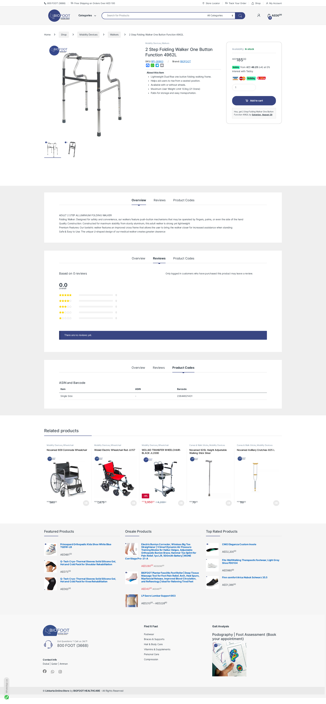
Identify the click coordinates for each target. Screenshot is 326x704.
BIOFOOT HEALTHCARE (86, 690)
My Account (275, 3)
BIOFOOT (185, 61)
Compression (151, 659)
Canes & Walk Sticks (198, 445)
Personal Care (151, 654)
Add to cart (256, 100)
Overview (139, 200)
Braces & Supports (154, 639)
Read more (86, 503)
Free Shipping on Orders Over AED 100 (94, 3)
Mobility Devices (88, 34)
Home (47, 34)
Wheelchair (68, 445)
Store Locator (213, 3)
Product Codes (183, 200)
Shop (257, 3)
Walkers (114, 34)
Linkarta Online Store (57, 690)
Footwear (149, 634)
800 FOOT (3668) (56, 3)
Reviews (160, 200)
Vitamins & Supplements (157, 649)
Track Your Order (237, 3)
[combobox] (153, 15)
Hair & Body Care (153, 644)
